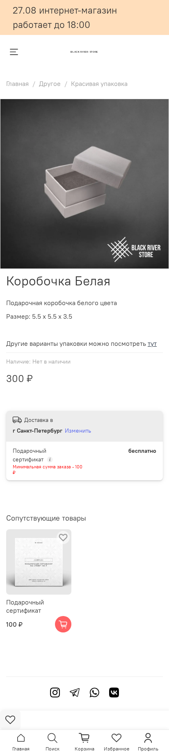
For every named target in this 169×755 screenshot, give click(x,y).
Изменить (78, 430)
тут (152, 343)
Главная (17, 83)
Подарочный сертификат (25, 606)
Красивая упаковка (99, 83)
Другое (50, 83)
